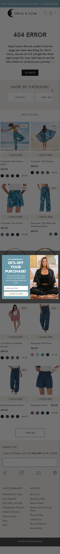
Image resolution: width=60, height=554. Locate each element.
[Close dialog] (55, 257)
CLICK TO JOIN (16, 294)
